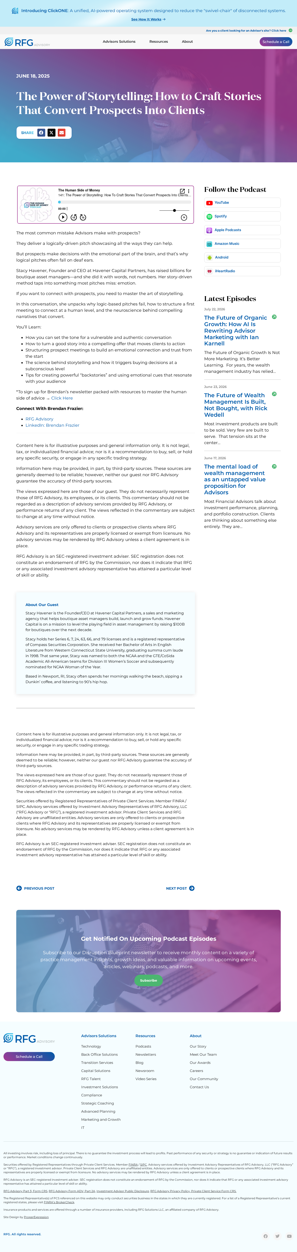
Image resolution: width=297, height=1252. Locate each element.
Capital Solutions (95, 1070)
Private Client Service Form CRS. (213, 1191)
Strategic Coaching (97, 1103)
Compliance (91, 1095)
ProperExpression (36, 1217)
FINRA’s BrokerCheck (59, 1202)
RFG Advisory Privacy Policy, (170, 1191)
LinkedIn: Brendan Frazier (52, 425)
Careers (196, 1070)
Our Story (198, 1046)
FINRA (133, 1164)
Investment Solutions (99, 1087)
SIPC (143, 1164)
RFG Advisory (39, 419)
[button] (41, 133)
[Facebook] (265, 1236)
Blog (139, 1062)
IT (82, 1127)
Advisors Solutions (98, 1036)
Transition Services (97, 1062)
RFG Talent (91, 1079)
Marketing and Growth (101, 1119)
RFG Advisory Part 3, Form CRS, (25, 1191)
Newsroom (145, 1070)
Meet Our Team (203, 1054)
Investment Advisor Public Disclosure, (123, 1191)
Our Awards (200, 1062)
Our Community (204, 1079)
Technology (91, 1046)
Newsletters (146, 1054)
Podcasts (143, 1046)
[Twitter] (277, 1236)
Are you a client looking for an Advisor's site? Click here (246, 30)
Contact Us (199, 1087)
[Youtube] (289, 1236)
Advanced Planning (98, 1111)
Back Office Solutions (99, 1054)
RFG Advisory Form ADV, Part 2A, (72, 1191)
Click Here (62, 398)
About (196, 1036)
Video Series (146, 1079)
